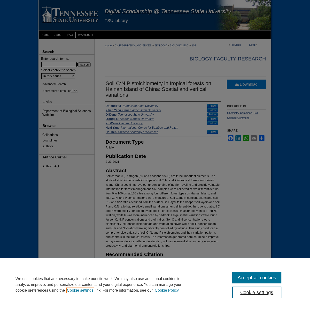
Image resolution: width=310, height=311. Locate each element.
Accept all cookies (257, 277)
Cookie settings (80, 290)
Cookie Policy (167, 290)
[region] (155, 284)
